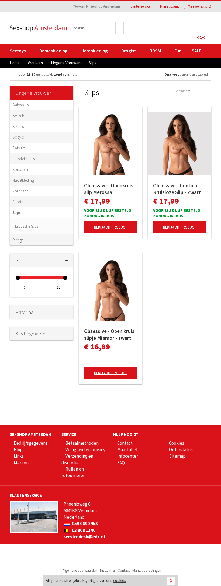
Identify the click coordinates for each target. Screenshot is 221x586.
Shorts (17, 201)
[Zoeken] (120, 28)
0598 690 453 (84, 524)
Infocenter (127, 456)
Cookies (176, 443)
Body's (18, 137)
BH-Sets (18, 115)
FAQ (121, 463)
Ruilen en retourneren (73, 472)
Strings (17, 240)
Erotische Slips (26, 226)
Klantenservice (140, 6)
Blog (18, 449)
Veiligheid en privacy (85, 449)
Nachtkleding (23, 180)
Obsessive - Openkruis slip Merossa (108, 188)
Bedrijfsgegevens (30, 443)
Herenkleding (94, 51)
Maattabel (127, 449)
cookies (119, 580)
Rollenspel (20, 191)
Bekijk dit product (110, 227)
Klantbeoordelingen (146, 570)
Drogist (128, 51)
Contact (125, 443)
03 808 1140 (83, 530)
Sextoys (18, 51)
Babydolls (20, 104)
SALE (196, 51)
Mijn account (169, 6)
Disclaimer (107, 570)
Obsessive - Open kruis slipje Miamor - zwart (109, 334)
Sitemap (177, 456)
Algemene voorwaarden (80, 570)
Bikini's (18, 126)
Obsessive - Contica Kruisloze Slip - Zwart (177, 188)
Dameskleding (53, 51)
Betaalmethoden (82, 443)
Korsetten (20, 169)
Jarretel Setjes (23, 158)
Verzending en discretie (77, 459)
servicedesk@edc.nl (84, 537)
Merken (21, 463)
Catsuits (18, 147)
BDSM (155, 51)
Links (19, 456)
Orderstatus (181, 449)
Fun (177, 51)
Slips (16, 212)
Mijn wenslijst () (199, 6)
